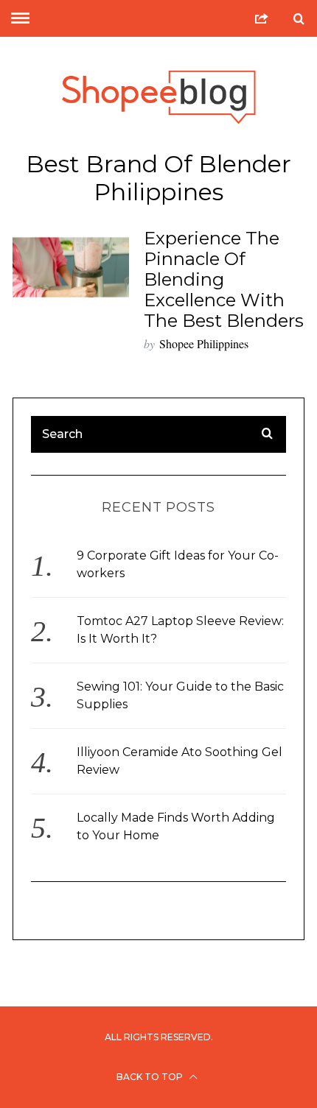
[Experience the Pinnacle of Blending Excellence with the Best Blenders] (71, 267)
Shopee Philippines (203, 343)
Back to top (150, 1076)
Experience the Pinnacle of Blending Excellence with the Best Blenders (224, 279)
